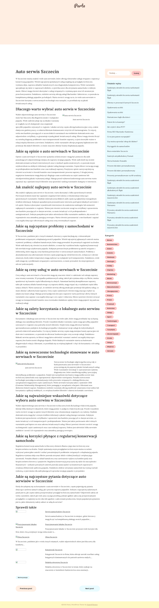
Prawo (109, 300)
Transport (111, 325)
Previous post (26, 588)
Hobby (109, 266)
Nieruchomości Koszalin (117, 161)
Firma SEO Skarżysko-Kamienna (120, 132)
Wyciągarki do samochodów (118, 146)
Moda (109, 278)
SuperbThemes (92, 605)
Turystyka (111, 330)
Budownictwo (112, 244)
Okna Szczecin (51, 537)
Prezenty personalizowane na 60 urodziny (124, 175)
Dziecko (110, 253)
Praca (109, 296)
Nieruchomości (113, 287)
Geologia (110, 261)
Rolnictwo (111, 308)
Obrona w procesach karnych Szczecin (123, 103)
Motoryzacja (22, 577)
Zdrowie (110, 351)
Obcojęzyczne (112, 291)
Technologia (112, 321)
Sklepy (109, 313)
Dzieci (109, 249)
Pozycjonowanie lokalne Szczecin (58, 524)
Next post (89, 588)
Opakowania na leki (115, 107)
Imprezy (110, 270)
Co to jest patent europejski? (118, 137)
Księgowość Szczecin (53, 550)
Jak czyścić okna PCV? (116, 127)
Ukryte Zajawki (112, 334)
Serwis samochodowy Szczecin (57, 512)
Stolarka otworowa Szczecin (56, 562)
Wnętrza (110, 347)
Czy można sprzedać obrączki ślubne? (122, 141)
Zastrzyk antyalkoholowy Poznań (120, 156)
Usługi (109, 342)
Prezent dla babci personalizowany (121, 166)
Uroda (109, 338)
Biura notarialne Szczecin (117, 151)
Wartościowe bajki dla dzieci (118, 117)
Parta (79, 5)
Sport (109, 317)
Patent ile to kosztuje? (116, 122)
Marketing (111, 274)
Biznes (109, 240)
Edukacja (110, 257)
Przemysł (110, 304)
